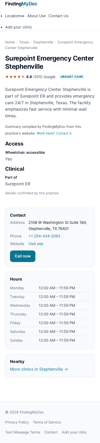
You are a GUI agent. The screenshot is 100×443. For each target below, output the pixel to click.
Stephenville (43, 42)
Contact (51, 432)
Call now (23, 256)
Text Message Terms (22, 432)
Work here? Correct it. (55, 133)
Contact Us (58, 16)
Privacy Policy (17, 422)
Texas (24, 42)
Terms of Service (47, 422)
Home (10, 42)
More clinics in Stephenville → (39, 369)
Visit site (35, 244)
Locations (14, 16)
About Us (35, 16)
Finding (21, 3)
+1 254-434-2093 (44, 236)
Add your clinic (18, 27)
